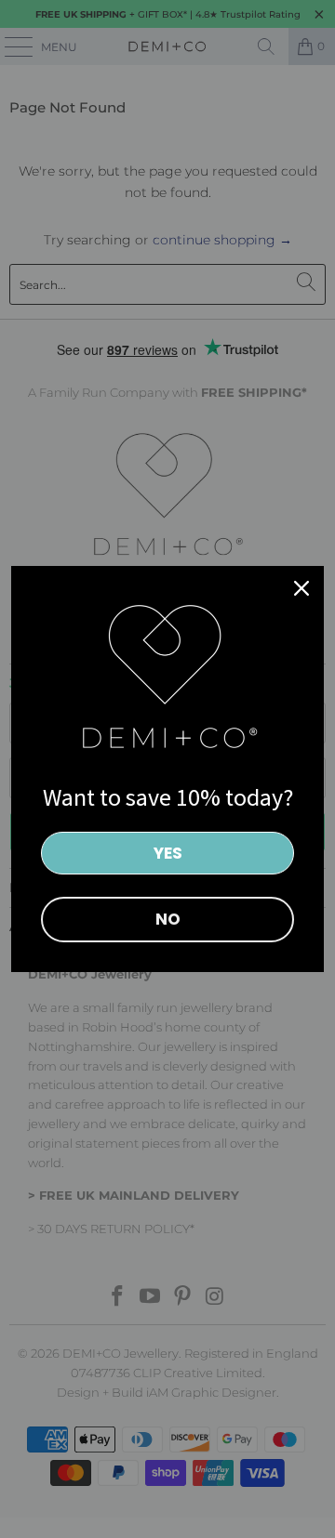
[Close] (301, 588)
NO (168, 919)
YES (168, 853)
